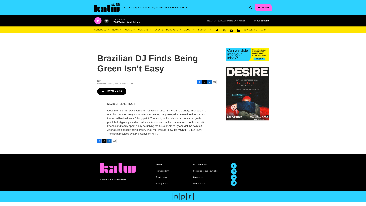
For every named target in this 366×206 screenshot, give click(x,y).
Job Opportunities (164, 171)
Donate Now (161, 177)
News (115, 30)
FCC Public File (200, 165)
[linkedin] (238, 30)
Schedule (100, 30)
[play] (98, 20)
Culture (143, 30)
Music (128, 30)
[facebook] (217, 30)
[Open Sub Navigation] (108, 30)
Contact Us (198, 177)
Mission (159, 165)
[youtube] (231, 30)
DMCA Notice (199, 183)
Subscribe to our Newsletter (205, 171)
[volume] (106, 21)
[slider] (111, 20)
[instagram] (224, 30)
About (188, 30)
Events (159, 30)
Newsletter (250, 30)
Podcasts (172, 30)
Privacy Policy (162, 183)
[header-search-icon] (250, 7)
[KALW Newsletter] (247, 54)
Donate (264, 7)
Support (203, 30)
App (263, 30)
